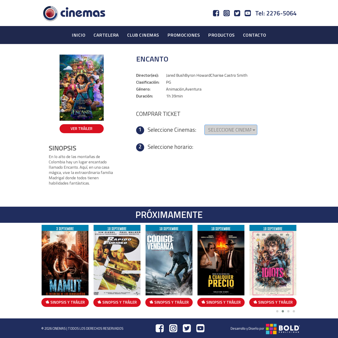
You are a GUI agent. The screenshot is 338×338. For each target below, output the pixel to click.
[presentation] (38, 267)
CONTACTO (254, 34)
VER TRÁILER (81, 129)
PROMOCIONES (183, 34)
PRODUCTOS (221, 34)
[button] (277, 311)
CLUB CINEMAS (143, 34)
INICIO (78, 34)
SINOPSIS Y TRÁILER (67, 302)
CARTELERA (106, 34)
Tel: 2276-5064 (276, 13)
